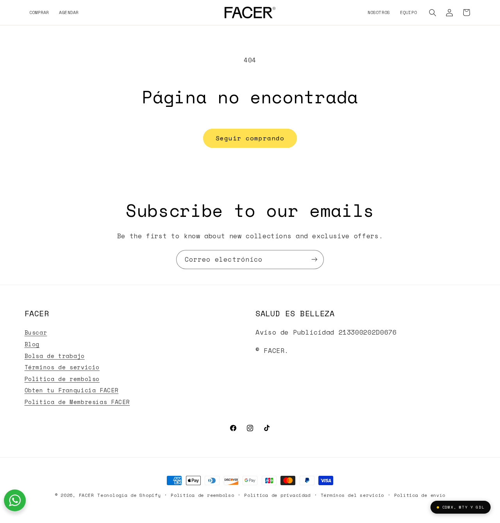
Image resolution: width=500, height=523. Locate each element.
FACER (86, 495)
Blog (32, 344)
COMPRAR (39, 12)
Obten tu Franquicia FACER (72, 390)
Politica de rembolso (62, 379)
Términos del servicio (352, 495)
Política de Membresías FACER (77, 402)
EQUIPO (408, 12)
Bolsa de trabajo (55, 356)
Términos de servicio (62, 367)
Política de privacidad (277, 495)
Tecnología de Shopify (129, 495)
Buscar (36, 332)
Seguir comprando (250, 138)
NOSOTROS (379, 12)
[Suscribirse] (314, 259)
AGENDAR (69, 12)
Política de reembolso (202, 495)
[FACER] (250, 12)
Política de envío (420, 495)
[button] (433, 12)
